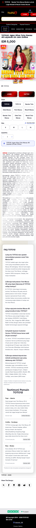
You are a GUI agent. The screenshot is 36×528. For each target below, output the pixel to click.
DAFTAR (26, 94)
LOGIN (25, 14)
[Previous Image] (3, 65)
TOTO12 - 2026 (6, 475)
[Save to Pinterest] (19, 485)
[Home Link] (12, 13)
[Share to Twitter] (3, 485)
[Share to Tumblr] (29, 485)
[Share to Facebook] (9, 485)
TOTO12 (5, 153)
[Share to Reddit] (24, 485)
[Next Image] (32, 65)
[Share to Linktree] (14, 485)
